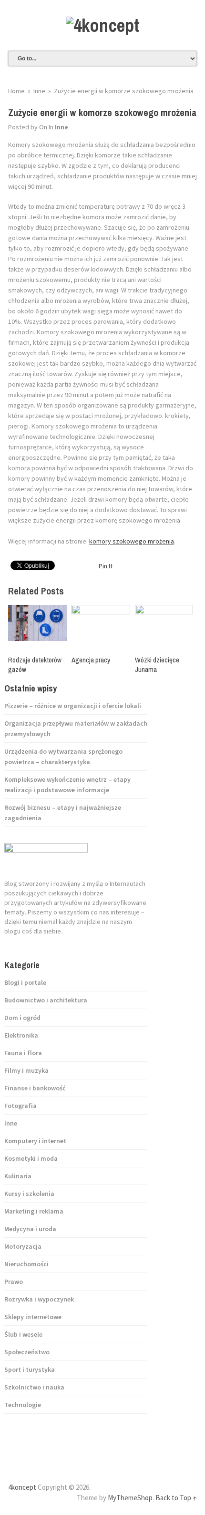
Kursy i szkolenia (29, 1193)
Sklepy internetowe (33, 1316)
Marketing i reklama (33, 1211)
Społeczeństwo (27, 1352)
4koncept (22, 1487)
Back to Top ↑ (176, 1497)
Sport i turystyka (29, 1369)
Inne (61, 127)
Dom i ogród (22, 1017)
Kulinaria (17, 1176)
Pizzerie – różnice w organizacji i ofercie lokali (72, 705)
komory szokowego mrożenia (131, 541)
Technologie (22, 1404)
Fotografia (20, 1105)
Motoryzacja (22, 1246)
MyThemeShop (130, 1497)
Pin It (106, 566)
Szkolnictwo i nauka (34, 1387)
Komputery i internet (35, 1140)
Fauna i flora (23, 1053)
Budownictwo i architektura (45, 1000)
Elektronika (21, 1035)
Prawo (13, 1281)
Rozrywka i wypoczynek (39, 1299)
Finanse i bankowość (34, 1088)
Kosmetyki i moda (31, 1158)
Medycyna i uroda (30, 1228)
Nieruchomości (26, 1264)
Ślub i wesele (23, 1334)
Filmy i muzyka (26, 1070)
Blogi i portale (25, 982)
